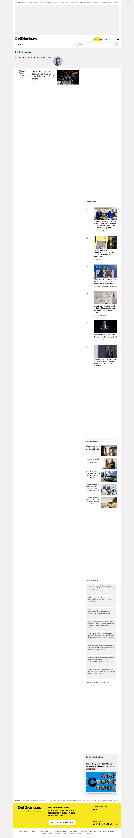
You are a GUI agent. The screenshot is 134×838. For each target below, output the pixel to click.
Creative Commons (73, 831)
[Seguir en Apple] (96, 810)
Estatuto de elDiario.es (94, 757)
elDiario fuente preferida (96, 800)
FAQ (104, 831)
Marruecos (49, 2)
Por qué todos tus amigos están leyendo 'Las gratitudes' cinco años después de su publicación (104, 253)
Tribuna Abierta (21, 72)
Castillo (67, 800)
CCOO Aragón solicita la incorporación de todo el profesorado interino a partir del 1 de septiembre (100, 600)
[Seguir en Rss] (117, 824)
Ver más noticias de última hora (97, 682)
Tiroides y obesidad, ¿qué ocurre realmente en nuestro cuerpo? (93, 461)
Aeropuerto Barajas (114, 2)
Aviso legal (84, 831)
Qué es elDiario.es (24, 831)
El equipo (33, 831)
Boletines (71, 834)
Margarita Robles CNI (33, 2)
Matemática (35, 800)
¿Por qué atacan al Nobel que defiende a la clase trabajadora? (105, 336)
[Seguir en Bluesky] (94, 824)
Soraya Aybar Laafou (100, 315)
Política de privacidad (95, 831)
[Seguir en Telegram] (102, 824)
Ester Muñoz (56, 2)
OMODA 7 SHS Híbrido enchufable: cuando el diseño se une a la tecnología (93, 474)
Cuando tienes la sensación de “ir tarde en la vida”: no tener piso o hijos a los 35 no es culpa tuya (105, 362)
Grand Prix (89, 2)
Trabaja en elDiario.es (44, 831)
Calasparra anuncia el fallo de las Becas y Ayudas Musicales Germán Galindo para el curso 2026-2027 (101, 588)
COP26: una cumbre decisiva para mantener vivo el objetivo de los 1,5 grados (43, 75)
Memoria (51, 800)
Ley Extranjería (42, 2)
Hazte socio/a (98, 39)
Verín (85, 2)
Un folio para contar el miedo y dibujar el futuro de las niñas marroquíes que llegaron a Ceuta (105, 309)
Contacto (57, 834)
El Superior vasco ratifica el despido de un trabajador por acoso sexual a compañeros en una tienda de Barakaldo (101, 647)
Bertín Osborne (96, 2)
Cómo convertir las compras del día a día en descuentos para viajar (92, 500)
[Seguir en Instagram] (104, 824)
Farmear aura (57, 800)
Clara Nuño (97, 259)
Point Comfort (82, 800)
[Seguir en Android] (94, 810)
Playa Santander (74, 800)
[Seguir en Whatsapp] (114, 824)
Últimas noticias (92, 580)
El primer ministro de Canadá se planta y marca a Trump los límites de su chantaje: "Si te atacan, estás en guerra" (105, 224)
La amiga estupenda (69, 2)
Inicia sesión (107, 39)
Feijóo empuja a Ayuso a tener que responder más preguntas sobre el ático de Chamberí (105, 281)
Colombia (62, 2)
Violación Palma (105, 2)
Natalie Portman (79, 2)
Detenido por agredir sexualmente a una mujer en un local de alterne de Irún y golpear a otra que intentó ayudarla (100, 611)
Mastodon (89, 834)
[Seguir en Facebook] (99, 824)
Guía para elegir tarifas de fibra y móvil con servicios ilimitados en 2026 (93, 448)
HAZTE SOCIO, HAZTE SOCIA (62, 823)
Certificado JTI (80, 834)
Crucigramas (29, 800)
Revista (64, 834)
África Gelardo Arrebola (109, 286)
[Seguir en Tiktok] (111, 824)
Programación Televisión (118, 800)
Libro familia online (107, 800)
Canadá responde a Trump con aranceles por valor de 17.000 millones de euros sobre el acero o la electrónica (101, 671)
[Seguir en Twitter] (97, 824)
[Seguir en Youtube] (107, 824)
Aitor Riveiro (97, 286)
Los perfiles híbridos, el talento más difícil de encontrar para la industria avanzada (93, 487)
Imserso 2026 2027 (43, 800)
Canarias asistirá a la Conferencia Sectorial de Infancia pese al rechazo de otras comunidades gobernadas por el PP (101, 659)
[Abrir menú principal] (118, 39)
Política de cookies (47, 834)
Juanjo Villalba (98, 369)
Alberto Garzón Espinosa (101, 340)
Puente (63, 800)
